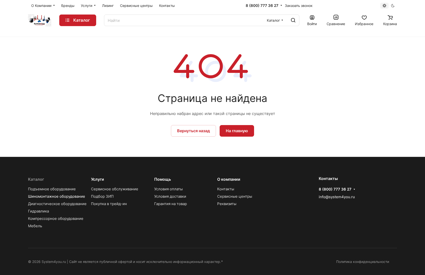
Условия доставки (170, 196)
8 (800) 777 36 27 (262, 5)
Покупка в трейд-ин (109, 203)
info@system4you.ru (337, 196)
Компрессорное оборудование (55, 218)
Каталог (36, 179)
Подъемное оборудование (52, 189)
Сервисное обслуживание (114, 189)
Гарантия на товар (170, 203)
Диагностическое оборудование (57, 203)
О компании (228, 179)
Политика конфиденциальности (362, 261)
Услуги (97, 179)
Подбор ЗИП (102, 196)
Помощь (162, 179)
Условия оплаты (168, 189)
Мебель (35, 226)
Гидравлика (38, 211)
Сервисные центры (234, 196)
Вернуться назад (193, 130)
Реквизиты (226, 203)
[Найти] (293, 20)
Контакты (225, 189)
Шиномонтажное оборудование (56, 196)
